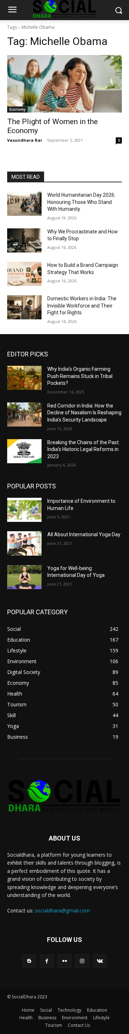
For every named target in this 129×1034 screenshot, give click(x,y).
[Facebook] (47, 961)
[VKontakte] (100, 961)
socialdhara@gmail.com (62, 910)
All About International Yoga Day (83, 534)
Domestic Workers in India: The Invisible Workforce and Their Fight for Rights (81, 305)
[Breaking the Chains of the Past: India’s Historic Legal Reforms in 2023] (24, 451)
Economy (17, 109)
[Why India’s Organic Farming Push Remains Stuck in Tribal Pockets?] (24, 378)
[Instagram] (82, 961)
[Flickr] (64, 961)
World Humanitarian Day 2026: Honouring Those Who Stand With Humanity (81, 202)
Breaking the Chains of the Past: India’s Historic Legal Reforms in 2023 (83, 449)
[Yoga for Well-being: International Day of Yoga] (24, 577)
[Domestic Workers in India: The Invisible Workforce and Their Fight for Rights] (24, 307)
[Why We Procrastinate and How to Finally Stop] (24, 240)
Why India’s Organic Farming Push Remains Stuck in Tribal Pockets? (80, 376)
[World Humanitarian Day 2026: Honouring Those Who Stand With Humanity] (24, 204)
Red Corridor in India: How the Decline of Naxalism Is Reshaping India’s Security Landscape (84, 413)
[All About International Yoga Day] (24, 543)
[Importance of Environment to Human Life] (24, 510)
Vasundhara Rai (24, 140)
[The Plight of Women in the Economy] (64, 84)
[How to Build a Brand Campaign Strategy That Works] (24, 274)
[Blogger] (29, 961)
